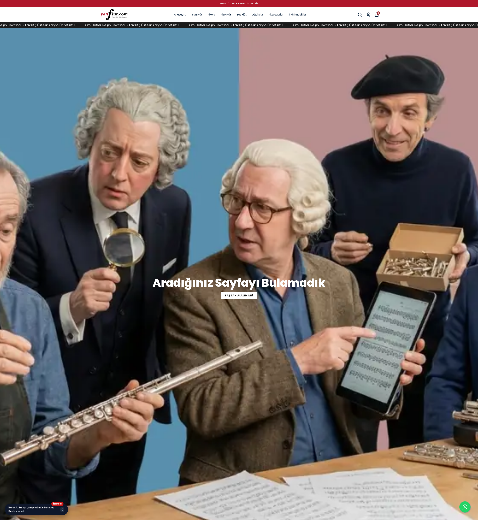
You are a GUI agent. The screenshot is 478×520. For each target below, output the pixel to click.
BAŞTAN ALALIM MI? (239, 295)
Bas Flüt (242, 14)
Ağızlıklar (257, 14)
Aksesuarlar (276, 14)
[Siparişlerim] (368, 14)
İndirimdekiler (297, 14)
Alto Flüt (226, 14)
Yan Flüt (197, 14)
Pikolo (211, 14)
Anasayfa (180, 14)
